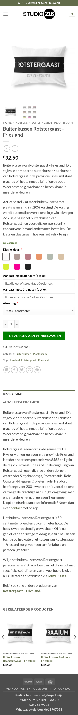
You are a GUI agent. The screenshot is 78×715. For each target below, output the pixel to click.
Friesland (14, 360)
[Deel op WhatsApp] (6, 369)
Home (7, 122)
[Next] (68, 66)
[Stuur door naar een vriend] (29, 369)
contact (16, 508)
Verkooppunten (18, 688)
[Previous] (9, 66)
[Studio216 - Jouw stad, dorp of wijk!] (39, 14)
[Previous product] (15, 148)
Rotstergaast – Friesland (21, 591)
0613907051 (53, 709)
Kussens (22, 122)
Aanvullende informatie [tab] (21, 402)
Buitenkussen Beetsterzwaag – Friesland (19, 659)
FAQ (53, 688)
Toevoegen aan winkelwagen (34, 336)
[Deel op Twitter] (22, 369)
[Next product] (7, 148)
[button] (5, 14)
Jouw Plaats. (57, 576)
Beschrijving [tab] (12, 394)
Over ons (40, 688)
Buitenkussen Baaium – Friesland (55, 659)
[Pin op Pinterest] (37, 369)
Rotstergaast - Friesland (35, 360)
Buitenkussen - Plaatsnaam (52, 122)
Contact (65, 688)
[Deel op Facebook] (14, 369)
